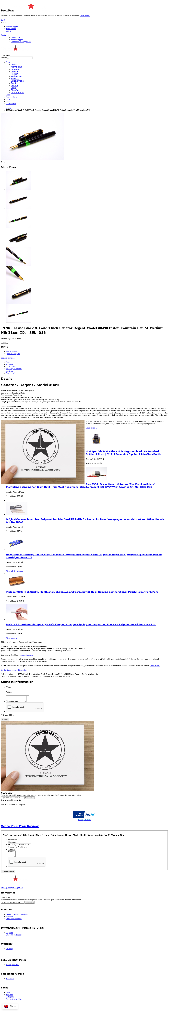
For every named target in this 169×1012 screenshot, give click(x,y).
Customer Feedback (14, 919)
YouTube (9, 995)
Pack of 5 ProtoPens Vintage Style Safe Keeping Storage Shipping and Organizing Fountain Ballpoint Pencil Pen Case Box (81, 624)
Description (10, 362)
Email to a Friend (7, 358)
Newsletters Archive (14, 999)
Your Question (12, 701)
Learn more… (91, 428)
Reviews (9, 371)
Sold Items (10, 979)
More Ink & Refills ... (14, 571)
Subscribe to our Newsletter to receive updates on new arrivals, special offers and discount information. (41, 795)
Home (8, 108)
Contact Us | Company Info (16, 914)
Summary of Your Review (18, 844)
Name (9, 687)
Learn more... (155, 666)
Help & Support (12, 26)
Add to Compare (13, 354)
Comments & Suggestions (21, 42)
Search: (4, 58)
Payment (9, 933)
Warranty (9, 364)
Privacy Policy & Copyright (12, 888)
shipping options (26, 655)
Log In (8, 31)
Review (11, 849)
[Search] (8, 58)
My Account (11, 29)
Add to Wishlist (12, 351)
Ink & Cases (11, 366)
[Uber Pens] (15, 880)
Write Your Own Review (20, 826)
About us (9, 916)
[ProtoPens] (30, 10)
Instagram (10, 997)
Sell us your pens (12, 965)
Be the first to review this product (14, 670)
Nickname (12, 840)
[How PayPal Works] (84, 817)
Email (9, 692)
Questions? (10, 373)
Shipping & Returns (14, 369)
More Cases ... (11, 638)
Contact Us (15, 37)
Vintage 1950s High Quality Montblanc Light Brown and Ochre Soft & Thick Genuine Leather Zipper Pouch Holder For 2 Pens (82, 592)
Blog (8, 992)
